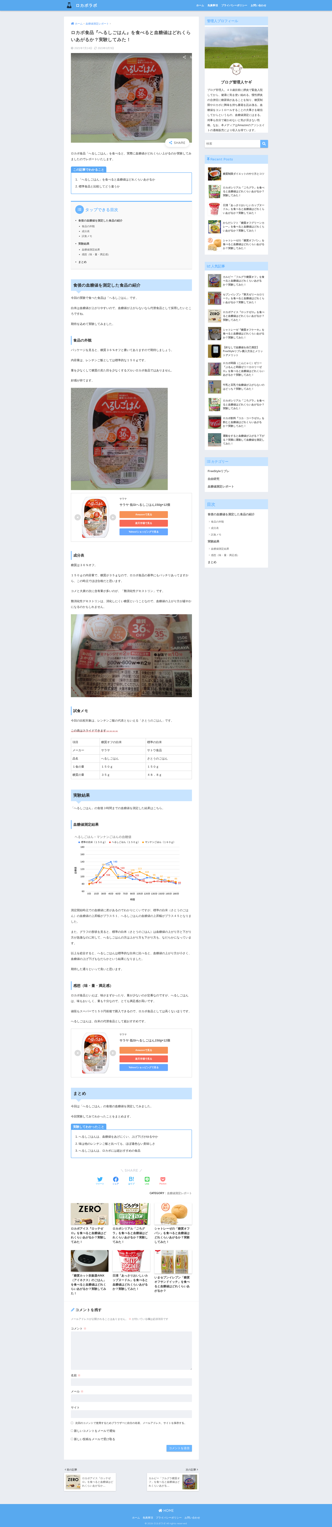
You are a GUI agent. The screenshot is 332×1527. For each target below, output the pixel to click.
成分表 (86, 231)
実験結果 (83, 243)
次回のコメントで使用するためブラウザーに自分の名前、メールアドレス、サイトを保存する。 (131, 1422)
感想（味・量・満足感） (96, 254)
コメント (78, 1328)
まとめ (82, 261)
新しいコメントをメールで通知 (94, 1431)
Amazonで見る (143, 514)
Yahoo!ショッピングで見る (144, 531)
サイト (75, 1407)
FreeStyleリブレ (218, 471)
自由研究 (213, 479)
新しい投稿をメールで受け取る (94, 1439)
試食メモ (87, 236)
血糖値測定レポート (179, 1193)
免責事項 (213, 5)
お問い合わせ (258, 5)
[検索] (264, 144)
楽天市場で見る (143, 523)
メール (77, 1391)
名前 (76, 1375)
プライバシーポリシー (234, 5)
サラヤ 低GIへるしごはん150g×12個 (144, 504)
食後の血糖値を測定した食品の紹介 (100, 220)
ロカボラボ (86, 5)
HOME (168, 1510)
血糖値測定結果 (91, 249)
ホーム (200, 5)
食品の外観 (88, 226)
